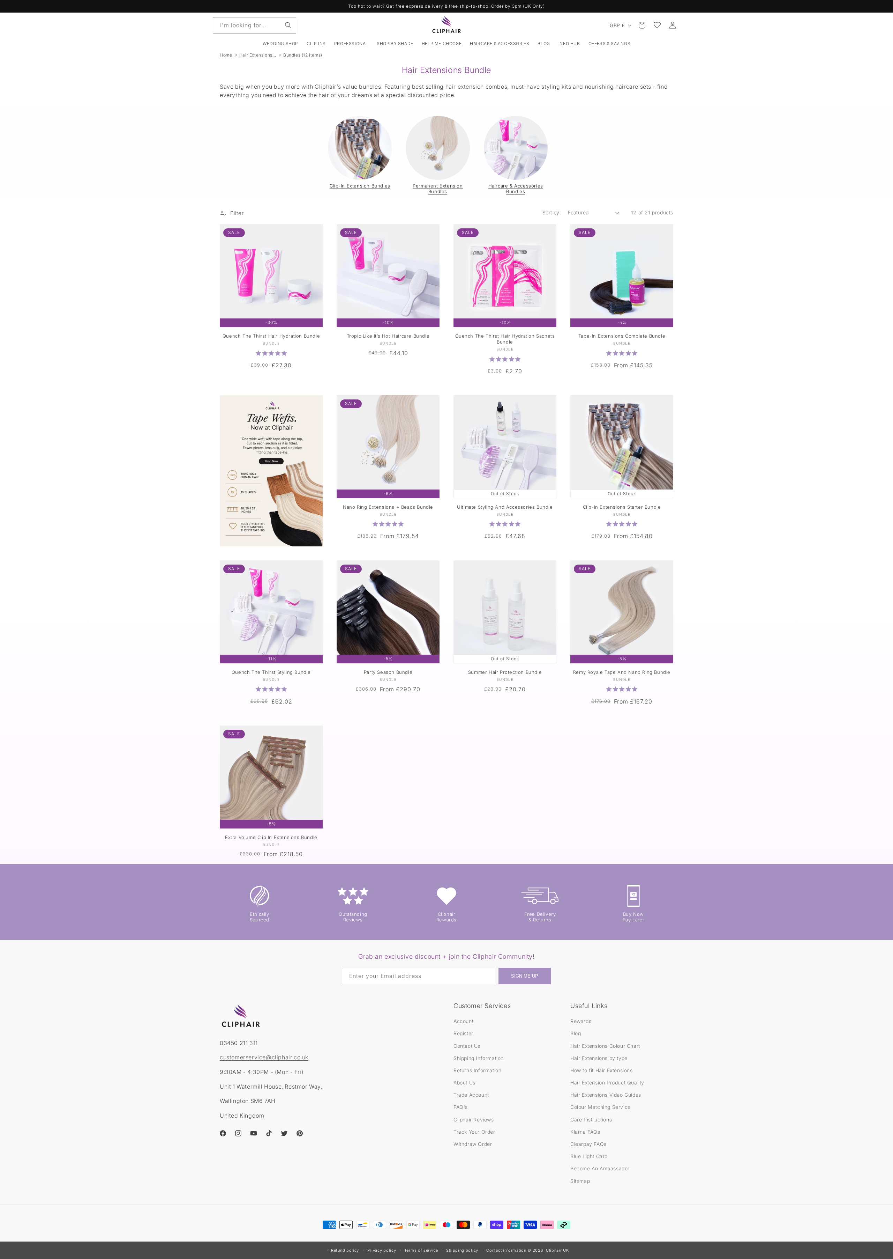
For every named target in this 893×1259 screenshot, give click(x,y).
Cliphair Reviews (473, 1119)
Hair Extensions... (257, 55)
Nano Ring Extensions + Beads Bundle (388, 507)
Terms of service (421, 1250)
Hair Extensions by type (599, 1058)
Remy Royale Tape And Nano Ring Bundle (621, 672)
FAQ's (460, 1107)
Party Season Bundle (388, 672)
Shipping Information (478, 1058)
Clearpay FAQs (588, 1144)
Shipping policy (462, 1250)
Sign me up (524, 976)
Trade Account (471, 1095)
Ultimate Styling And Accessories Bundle (505, 507)
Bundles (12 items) (302, 55)
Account (463, 1021)
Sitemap (580, 1181)
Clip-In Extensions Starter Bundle (622, 507)
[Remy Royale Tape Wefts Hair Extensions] (271, 470)
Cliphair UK (557, 1250)
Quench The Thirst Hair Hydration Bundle (271, 336)
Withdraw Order (472, 1144)
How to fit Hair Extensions (601, 1070)
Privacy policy (381, 1250)
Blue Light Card (589, 1156)
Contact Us (466, 1046)
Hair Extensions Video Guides (605, 1095)
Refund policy (345, 1250)
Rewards (580, 1021)
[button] (316, 44)
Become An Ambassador (600, 1168)
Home (226, 55)
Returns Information (477, 1070)
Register (463, 1033)
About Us (464, 1082)
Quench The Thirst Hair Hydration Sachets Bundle (505, 339)
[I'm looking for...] (288, 25)
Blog (575, 1033)
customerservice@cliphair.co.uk (264, 1057)
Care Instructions (591, 1119)
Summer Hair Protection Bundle (505, 672)
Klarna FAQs (585, 1132)
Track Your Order (474, 1132)
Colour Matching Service (600, 1107)
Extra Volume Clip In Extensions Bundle (271, 837)
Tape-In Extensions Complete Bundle (621, 336)
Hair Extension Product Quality (607, 1082)
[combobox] (254, 25)
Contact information (506, 1250)
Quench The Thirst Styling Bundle (271, 672)
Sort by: (551, 212)
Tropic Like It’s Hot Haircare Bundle (388, 336)
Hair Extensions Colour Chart (605, 1046)
